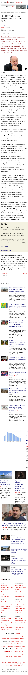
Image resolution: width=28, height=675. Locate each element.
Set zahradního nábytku (7, 646)
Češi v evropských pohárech (17, 638)
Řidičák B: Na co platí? (20, 625)
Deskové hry (13, 654)
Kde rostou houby (18, 636)
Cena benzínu (5, 638)
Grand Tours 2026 (19, 596)
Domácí (11, 328)
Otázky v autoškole (19, 627)
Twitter (9, 662)
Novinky (3, 25)
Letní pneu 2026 (19, 618)
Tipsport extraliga (5, 606)
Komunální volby (5, 596)
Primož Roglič (18, 594)
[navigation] (2, 2)
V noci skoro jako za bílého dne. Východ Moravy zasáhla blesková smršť (17, 306)
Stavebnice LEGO (8, 651)
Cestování (11, 346)
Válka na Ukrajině (13, 293)
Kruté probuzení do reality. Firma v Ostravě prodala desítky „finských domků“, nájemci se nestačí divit (16, 323)
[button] (14, 63)
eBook (4, 30)
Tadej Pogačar (18, 591)
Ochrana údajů (8, 665)
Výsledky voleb (5, 589)
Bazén (12, 641)
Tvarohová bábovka (20, 608)
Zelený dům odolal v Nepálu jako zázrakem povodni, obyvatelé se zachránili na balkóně (17, 408)
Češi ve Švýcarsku (5, 625)
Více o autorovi (4, 246)
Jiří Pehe (21, 280)
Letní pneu (6, 654)
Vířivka (23, 646)
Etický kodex (19, 664)
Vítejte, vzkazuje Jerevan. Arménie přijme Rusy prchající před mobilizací (14, 524)
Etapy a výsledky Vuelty (20, 587)
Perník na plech (18, 612)
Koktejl (10, 377)
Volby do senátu (5, 594)
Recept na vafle (18, 610)
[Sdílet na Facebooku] (6, 275)
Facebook (4, 662)
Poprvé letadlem (5, 620)
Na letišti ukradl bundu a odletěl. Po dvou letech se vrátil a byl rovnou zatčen (17, 342)
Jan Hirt (17, 589)
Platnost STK (18, 629)
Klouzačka (19, 643)
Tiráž (24, 662)
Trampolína (7, 643)
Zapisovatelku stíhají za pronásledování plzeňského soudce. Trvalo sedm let (19, 485)
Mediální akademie (9, 664)
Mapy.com (18, 633)
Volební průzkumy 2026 (7, 587)
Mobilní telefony (19, 648)
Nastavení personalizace (14, 667)
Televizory (20, 654)
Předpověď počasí (8, 636)
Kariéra (19, 662)
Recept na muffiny (19, 604)
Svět (10, 412)
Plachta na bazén (19, 641)
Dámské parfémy (18, 651)
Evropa (10, 394)
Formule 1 (3, 610)
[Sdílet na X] (9, 275)
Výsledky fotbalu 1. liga (7, 604)
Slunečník (13, 643)
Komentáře (14, 280)
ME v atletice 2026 (5, 608)
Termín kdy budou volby (7, 591)
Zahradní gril (17, 646)
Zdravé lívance (18, 606)
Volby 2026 (4, 585)
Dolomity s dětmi (5, 629)
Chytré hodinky (8, 656)
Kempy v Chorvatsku (6, 618)
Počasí (10, 309)
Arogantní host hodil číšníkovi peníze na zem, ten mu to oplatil (17, 374)
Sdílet (10, 30)
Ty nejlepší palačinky (20, 601)
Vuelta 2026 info (19, 585)
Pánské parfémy (18, 656)
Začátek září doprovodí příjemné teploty (5, 482)
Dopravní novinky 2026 (20, 622)
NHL (2, 612)
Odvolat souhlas (18, 665)
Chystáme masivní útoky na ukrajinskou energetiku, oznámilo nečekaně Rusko (17, 289)
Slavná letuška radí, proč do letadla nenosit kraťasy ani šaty (18, 358)
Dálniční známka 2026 (20, 620)
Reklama (14, 662)
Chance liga (4, 601)
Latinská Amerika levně (7, 627)
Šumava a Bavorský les (7, 622)
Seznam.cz (19, 2)
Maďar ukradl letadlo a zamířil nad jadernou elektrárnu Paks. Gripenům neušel (18, 390)
